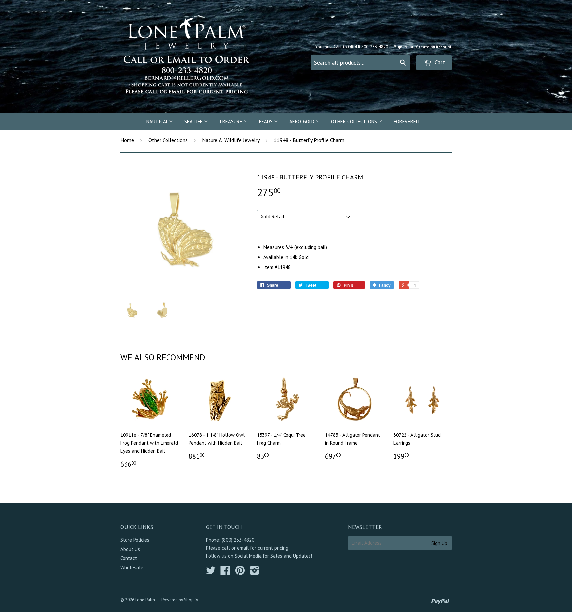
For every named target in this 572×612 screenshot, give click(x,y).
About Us (130, 549)
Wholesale (131, 567)
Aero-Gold (302, 121)
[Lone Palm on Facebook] (225, 572)
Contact (128, 558)
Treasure (231, 121)
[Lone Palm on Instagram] (255, 572)
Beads (266, 121)
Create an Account (434, 47)
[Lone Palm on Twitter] (211, 572)
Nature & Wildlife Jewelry (231, 140)
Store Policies (134, 540)
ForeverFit (407, 121)
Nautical (157, 121)
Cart (439, 62)
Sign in (400, 47)
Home (127, 140)
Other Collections (354, 121)
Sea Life (194, 121)
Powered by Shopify (179, 600)
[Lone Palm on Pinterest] (240, 572)
